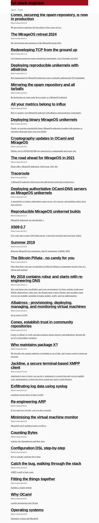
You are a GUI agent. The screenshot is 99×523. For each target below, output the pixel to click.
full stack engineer (27, 2)
